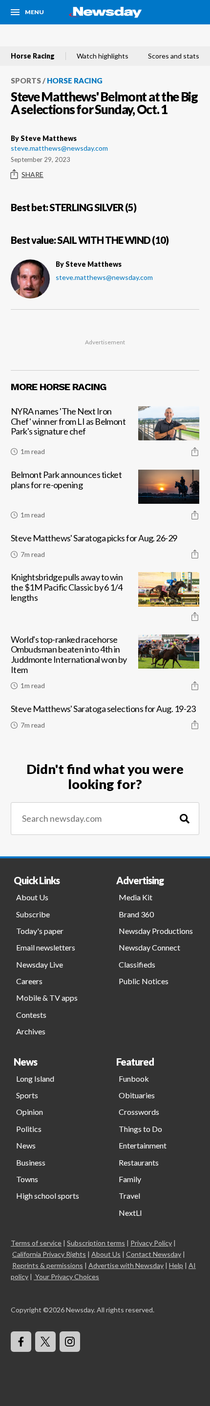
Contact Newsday (153, 1254)
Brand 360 (136, 914)
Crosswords (139, 1111)
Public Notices (143, 981)
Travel (129, 1195)
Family (130, 1179)
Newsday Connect (149, 947)
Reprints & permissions (47, 1265)
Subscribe (33, 914)
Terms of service (36, 1243)
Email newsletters (45, 947)
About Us (32, 897)
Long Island (35, 1078)
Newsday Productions (156, 930)
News (26, 1145)
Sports (26, 80)
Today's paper (39, 930)
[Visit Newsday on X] (45, 1341)
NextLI (130, 1212)
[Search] (184, 818)
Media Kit (135, 897)
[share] (195, 451)
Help (176, 1265)
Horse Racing (33, 56)
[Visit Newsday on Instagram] (70, 1341)
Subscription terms (96, 1243)
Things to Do (140, 1128)
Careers (29, 981)
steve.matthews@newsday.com (59, 148)
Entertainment (143, 1145)
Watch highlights (102, 56)
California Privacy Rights (49, 1254)
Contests (31, 1014)
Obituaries (137, 1095)
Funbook (134, 1078)
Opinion (29, 1111)
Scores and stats (173, 56)
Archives (30, 1031)
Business (30, 1162)
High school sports (47, 1195)
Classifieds (137, 964)
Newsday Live (39, 964)
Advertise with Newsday (126, 1265)
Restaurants (139, 1162)
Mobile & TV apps (47, 997)
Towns (27, 1179)
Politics (29, 1128)
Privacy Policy (151, 1243)
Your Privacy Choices (67, 1276)
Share (32, 174)
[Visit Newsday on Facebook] (21, 1341)
